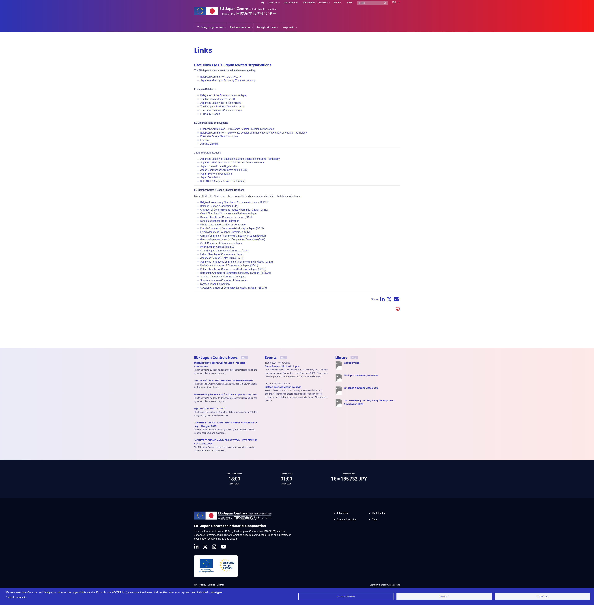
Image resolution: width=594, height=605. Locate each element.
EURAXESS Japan (210, 114)
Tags (374, 519)
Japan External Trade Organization (219, 166)
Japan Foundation (210, 177)
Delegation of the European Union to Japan (223, 95)
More (244, 358)
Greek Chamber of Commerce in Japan (221, 243)
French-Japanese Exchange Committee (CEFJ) (225, 232)
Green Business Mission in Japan (282, 366)
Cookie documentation (16, 597)
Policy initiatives (266, 27)
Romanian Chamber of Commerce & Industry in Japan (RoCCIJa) (235, 272)
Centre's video (351, 363)
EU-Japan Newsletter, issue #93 (361, 388)
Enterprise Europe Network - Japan (219, 136)
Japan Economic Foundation (216, 173)
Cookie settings (346, 596)
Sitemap (220, 584)
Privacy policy (200, 584)
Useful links (378, 513)
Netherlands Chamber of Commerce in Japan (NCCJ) (229, 265)
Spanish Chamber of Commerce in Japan (222, 276)
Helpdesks (288, 27)
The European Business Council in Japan (222, 106)
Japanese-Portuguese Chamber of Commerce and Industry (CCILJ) (236, 261)
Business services (240, 27)
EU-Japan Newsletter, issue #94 (361, 375)
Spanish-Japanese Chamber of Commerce (223, 280)
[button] (394, 2)
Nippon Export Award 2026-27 (210, 408)
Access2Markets (209, 143)
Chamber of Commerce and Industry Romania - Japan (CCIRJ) (234, 209)
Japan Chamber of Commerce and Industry (223, 170)
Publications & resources (315, 2)
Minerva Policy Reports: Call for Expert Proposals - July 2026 (225, 394)
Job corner (342, 513)
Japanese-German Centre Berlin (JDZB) (221, 258)
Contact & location (346, 519)
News (349, 2)
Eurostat (204, 140)
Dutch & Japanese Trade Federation (219, 221)
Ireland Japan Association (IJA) (217, 246)
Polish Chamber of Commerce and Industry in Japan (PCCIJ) (233, 269)
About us (272, 2)
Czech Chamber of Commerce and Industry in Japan (228, 213)
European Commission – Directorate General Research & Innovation (237, 129)
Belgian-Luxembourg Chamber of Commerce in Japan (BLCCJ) (234, 202)
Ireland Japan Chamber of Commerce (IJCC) (224, 250)
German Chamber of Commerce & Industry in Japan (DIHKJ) (233, 235)
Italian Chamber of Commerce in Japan (221, 254)
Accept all (542, 596)
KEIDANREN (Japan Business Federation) (222, 181)
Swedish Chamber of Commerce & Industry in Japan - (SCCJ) (233, 287)
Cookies (211, 584)
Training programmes (210, 27)
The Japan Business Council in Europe (221, 110)
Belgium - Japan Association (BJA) (219, 206)
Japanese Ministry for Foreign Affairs (220, 102)
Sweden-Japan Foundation (215, 284)
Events (337, 2)
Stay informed (291, 2)
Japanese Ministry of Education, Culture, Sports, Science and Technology (240, 158)
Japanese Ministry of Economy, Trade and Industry (228, 80)
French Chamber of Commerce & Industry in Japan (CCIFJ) (232, 228)
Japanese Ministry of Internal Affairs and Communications (232, 162)
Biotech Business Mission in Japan (283, 387)
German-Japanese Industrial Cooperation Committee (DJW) (232, 239)
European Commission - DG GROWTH (220, 76)
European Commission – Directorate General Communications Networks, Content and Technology (253, 132)
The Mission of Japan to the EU (217, 99)
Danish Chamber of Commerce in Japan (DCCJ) (226, 217)
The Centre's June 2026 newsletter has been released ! (223, 380)
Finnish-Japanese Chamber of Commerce (222, 224)
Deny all (444, 596)
